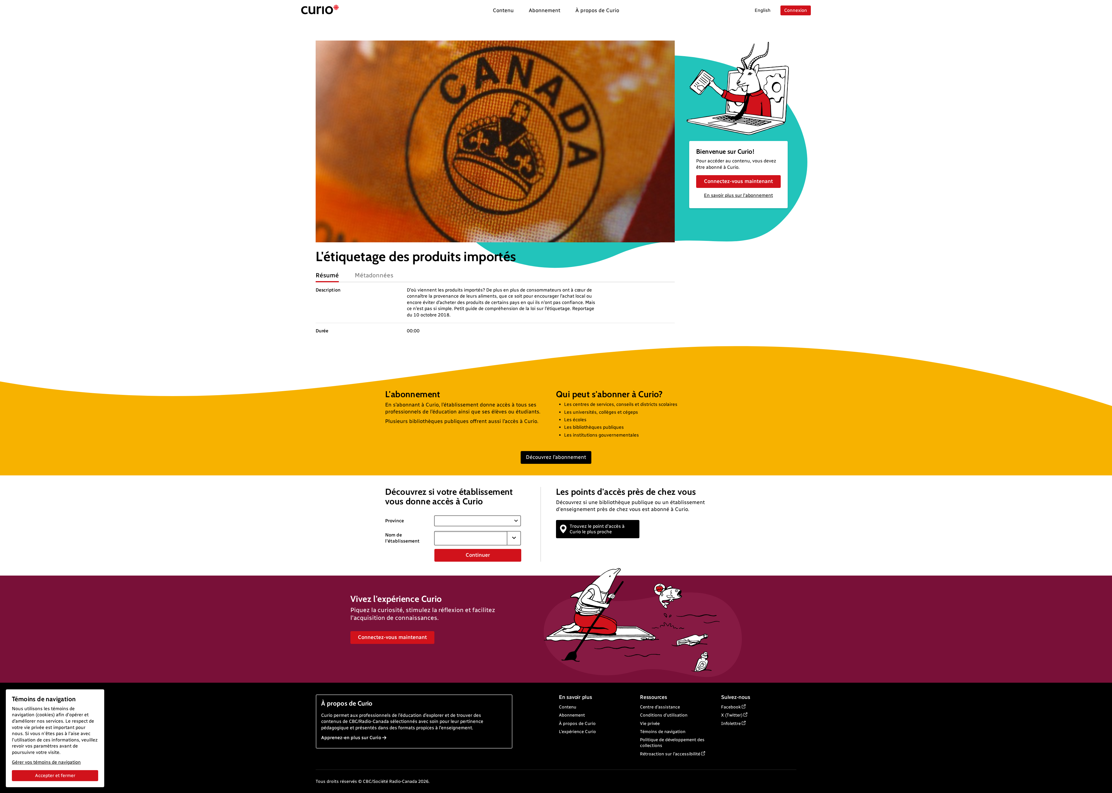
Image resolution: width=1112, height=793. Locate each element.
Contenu (567, 707)
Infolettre (731, 723)
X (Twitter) (731, 715)
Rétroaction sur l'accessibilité (670, 754)
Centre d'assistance (660, 707)
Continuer (478, 555)
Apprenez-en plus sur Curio (351, 737)
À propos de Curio (577, 723)
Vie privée (650, 723)
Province (394, 520)
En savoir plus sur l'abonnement (738, 195)
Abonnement (572, 715)
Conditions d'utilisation (663, 715)
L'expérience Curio (577, 731)
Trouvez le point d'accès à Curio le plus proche (597, 528)
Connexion (795, 10)
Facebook (731, 707)
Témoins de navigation (662, 731)
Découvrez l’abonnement (556, 457)
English (763, 10)
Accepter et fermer (55, 775)
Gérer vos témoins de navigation (46, 762)
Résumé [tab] (327, 275)
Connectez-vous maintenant (738, 181)
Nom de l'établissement (402, 538)
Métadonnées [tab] (374, 275)
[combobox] (470, 538)
